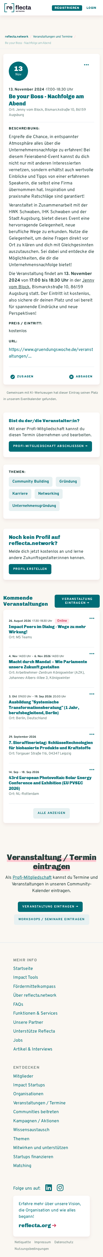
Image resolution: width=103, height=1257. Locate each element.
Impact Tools (25, 977)
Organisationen (28, 1094)
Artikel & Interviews (32, 1049)
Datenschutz (63, 1242)
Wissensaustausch (31, 1130)
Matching (22, 1166)
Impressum (42, 1242)
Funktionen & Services (35, 1013)
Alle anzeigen (52, 813)
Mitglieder (23, 1076)
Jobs (18, 1040)
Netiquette (23, 1242)
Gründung (68, 481)
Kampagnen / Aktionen (36, 1121)
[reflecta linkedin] (48, 1188)
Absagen (84, 377)
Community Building (30, 481)
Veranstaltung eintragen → (77, 601)
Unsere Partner (28, 1022)
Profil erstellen (30, 569)
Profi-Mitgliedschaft (32, 877)
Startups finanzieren (33, 1157)
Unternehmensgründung (34, 506)
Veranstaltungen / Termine (39, 1103)
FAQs (18, 1004)
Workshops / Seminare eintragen (51, 919)
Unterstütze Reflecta (34, 1031)
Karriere (20, 493)
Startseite (23, 969)
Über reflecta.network (35, 995)
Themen (21, 1139)
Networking (48, 493)
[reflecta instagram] (60, 1188)
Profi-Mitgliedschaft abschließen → (50, 446)
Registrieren (67, 8)
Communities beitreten (36, 1112)
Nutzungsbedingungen (32, 1249)
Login (91, 8)
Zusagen (25, 377)
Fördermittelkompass (34, 986)
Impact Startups (29, 1085)
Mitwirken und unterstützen (40, 1148)
